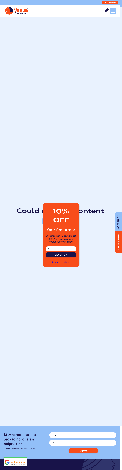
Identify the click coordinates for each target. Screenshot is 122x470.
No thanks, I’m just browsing (61, 262)
